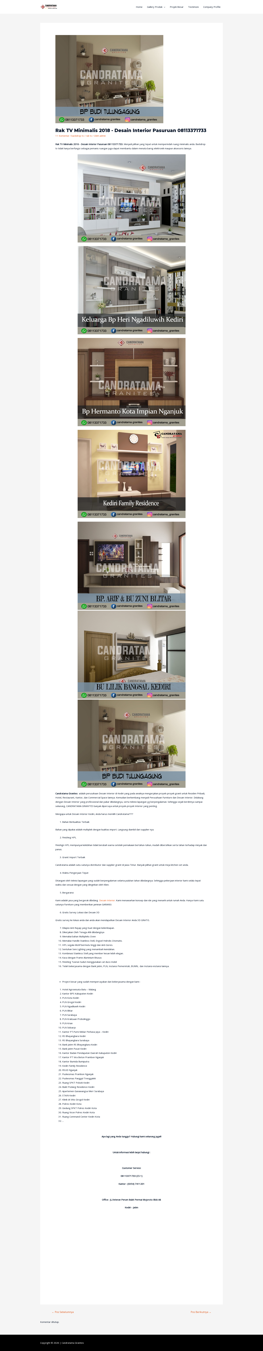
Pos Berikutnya (201, 1312)
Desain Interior (107, 900)
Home (139, 6)
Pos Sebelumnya (63, 1312)
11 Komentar (62, 135)
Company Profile (212, 6)
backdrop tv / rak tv (81, 135)
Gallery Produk (154, 6)
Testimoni (193, 6)
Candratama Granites (73, 1342)
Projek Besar (177, 6)
